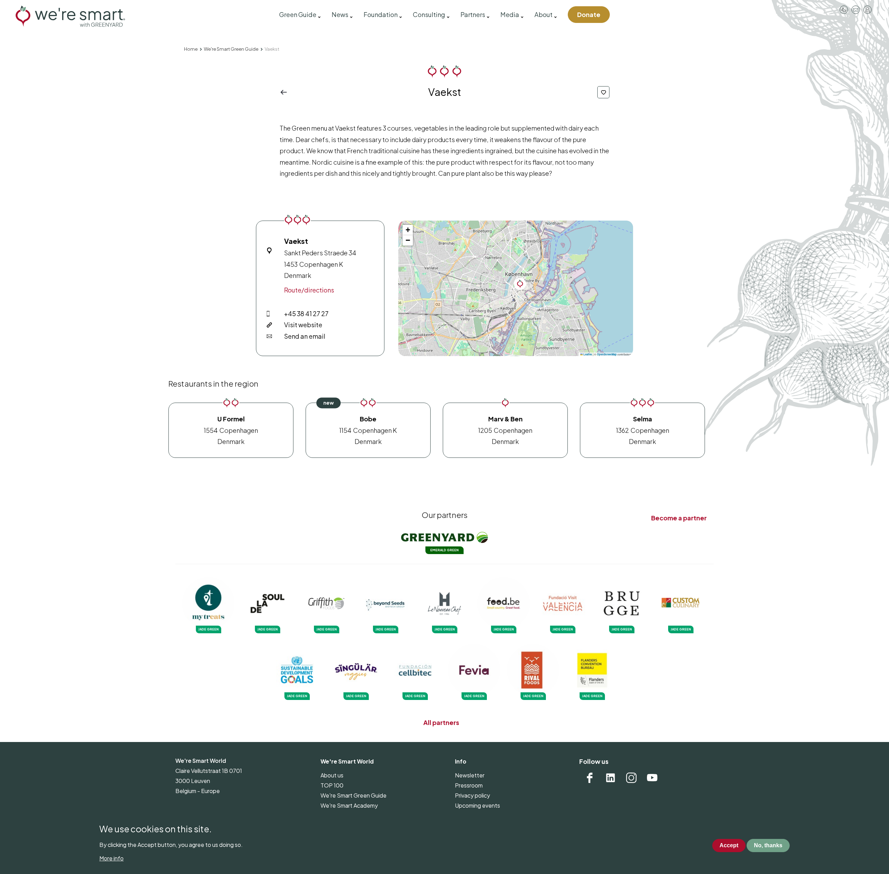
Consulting (429, 14)
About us (332, 775)
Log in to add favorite (603, 92)
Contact (855, 10)
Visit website (303, 325)
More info (111, 858)
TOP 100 (332, 785)
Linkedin (610, 778)
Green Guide (297, 14)
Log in (867, 10)
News (340, 14)
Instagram (631, 778)
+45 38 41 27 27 (306, 314)
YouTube (652, 778)
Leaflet (587, 354)
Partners (472, 14)
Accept (729, 846)
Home (191, 49)
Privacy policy (472, 795)
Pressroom (844, 10)
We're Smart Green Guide (231, 49)
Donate (588, 14)
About (543, 14)
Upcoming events (477, 805)
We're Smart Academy (349, 805)
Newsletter (469, 775)
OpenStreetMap (607, 354)
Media (509, 14)
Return (286, 92)
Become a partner (679, 518)
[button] (520, 284)
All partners (441, 722)
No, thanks (768, 846)
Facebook (589, 778)
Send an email (304, 336)
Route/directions (309, 290)
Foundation (381, 14)
